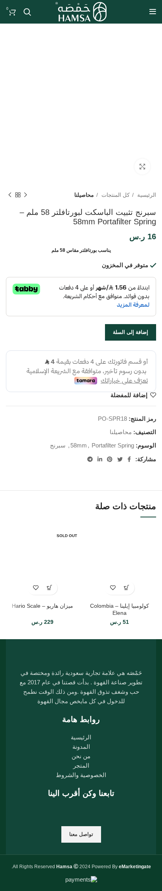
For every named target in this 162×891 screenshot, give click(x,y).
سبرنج (58, 445)
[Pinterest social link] (110, 459)
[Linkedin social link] (100, 459)
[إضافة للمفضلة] (113, 588)
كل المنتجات (115, 195)
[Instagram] (92, 812)
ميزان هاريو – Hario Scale (42, 606)
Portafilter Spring (113, 445)
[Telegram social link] (90, 459)
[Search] (27, 12)
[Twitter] (70, 812)
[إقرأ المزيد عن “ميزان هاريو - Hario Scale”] (49, 588)
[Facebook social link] (129, 459)
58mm (78, 445)
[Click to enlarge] (142, 166)
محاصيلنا (84, 195)
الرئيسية (146, 195)
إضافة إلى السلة (130, 332)
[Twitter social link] (120, 459)
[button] (126, 588)
